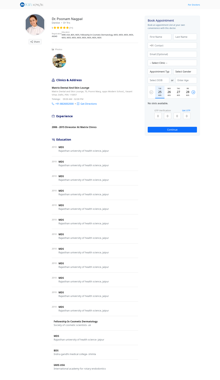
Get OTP (186, 110)
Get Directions (88, 103)
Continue (172, 129)
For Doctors (194, 4)
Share (36, 41)
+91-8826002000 (64, 103)
